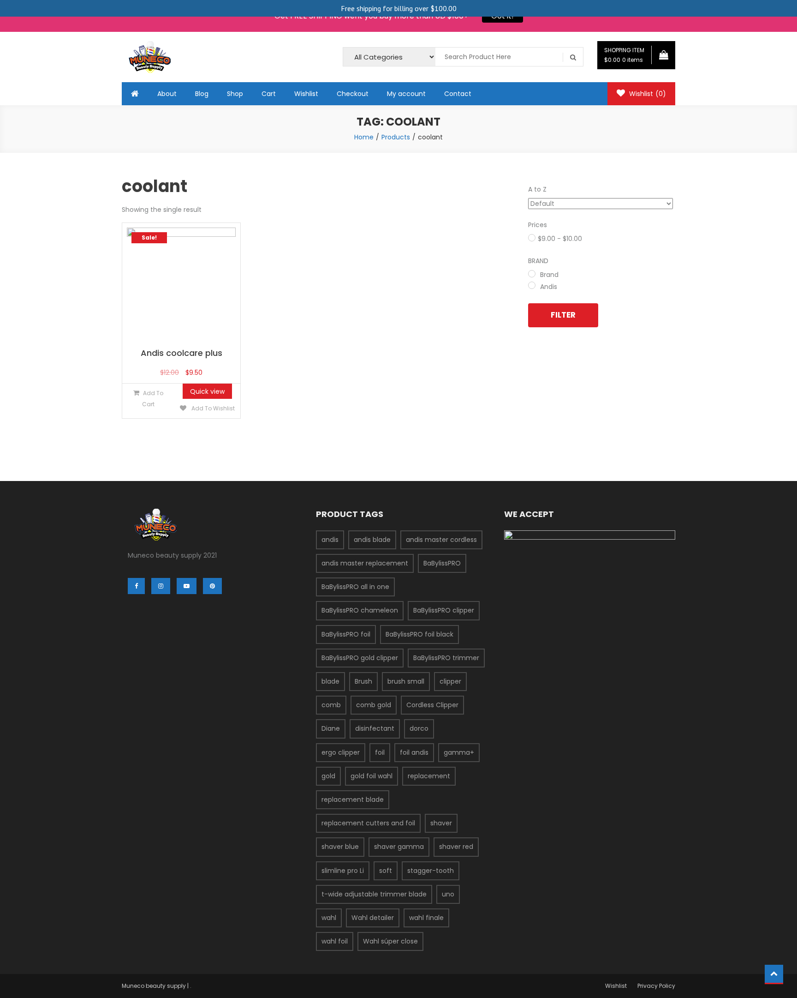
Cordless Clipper (432, 704)
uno (448, 894)
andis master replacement (364, 563)
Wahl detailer (372, 917)
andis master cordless (441, 539)
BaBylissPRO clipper (443, 610)
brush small (405, 681)
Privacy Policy (656, 986)
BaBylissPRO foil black (419, 634)
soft (385, 870)
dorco (419, 728)
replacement (429, 776)
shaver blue (340, 846)
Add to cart (152, 398)
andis (330, 539)
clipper (450, 681)
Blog (201, 93)
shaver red (456, 846)
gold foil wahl (372, 776)
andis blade (372, 539)
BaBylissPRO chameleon (359, 610)
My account (406, 93)
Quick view (207, 391)
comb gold (373, 704)
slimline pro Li (342, 870)
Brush (363, 681)
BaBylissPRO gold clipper (359, 657)
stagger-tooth (430, 870)
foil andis (414, 752)
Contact (457, 93)
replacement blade (352, 799)
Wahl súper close (390, 941)
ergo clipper (340, 752)
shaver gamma (399, 846)
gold (328, 776)
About (167, 93)
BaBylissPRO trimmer (446, 657)
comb (331, 704)
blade (330, 681)
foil (380, 752)
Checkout (353, 93)
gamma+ (459, 752)
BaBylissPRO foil (345, 634)
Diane (330, 728)
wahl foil (334, 941)
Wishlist (306, 93)
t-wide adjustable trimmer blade (374, 894)
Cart (269, 93)
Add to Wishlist (212, 408)
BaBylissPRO (442, 563)
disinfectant (374, 728)
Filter (563, 314)
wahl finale (426, 917)
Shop (235, 93)
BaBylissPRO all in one (355, 586)
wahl (328, 917)
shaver (441, 823)
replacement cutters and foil (368, 823)
